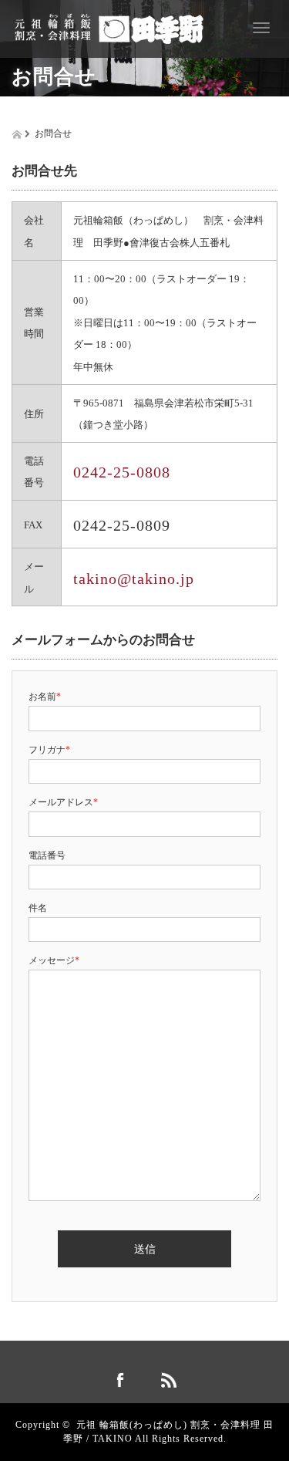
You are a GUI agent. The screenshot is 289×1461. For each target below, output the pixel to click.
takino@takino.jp (133, 578)
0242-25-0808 (121, 472)
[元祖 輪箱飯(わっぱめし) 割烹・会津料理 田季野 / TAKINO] (109, 25)
